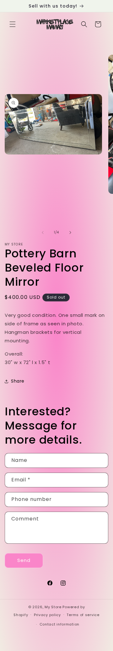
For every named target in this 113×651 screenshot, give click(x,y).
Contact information (59, 624)
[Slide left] (43, 232)
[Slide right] (70, 232)
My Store (53, 606)
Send (23, 560)
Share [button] (17, 381)
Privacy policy (47, 614)
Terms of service (83, 614)
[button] (12, 24)
